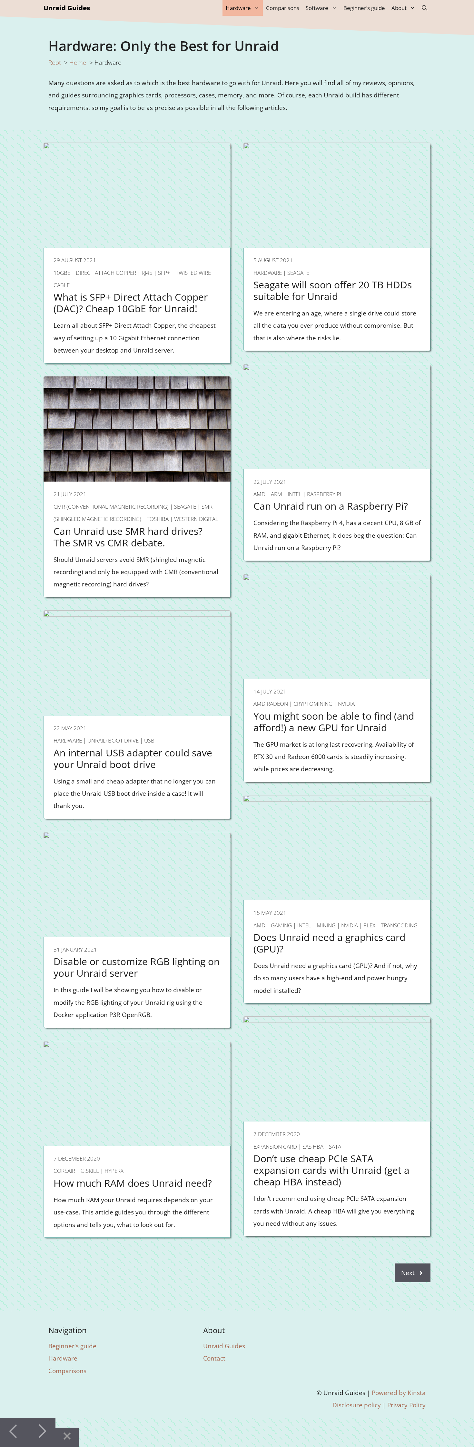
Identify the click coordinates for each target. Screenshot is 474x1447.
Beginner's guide (72, 1346)
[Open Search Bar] (424, 8)
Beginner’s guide (364, 8)
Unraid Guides (67, 8)
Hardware (238, 8)
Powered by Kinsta (399, 1392)
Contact (214, 1358)
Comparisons (282, 8)
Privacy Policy (406, 1405)
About (399, 8)
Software (317, 8)
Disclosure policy (356, 1405)
